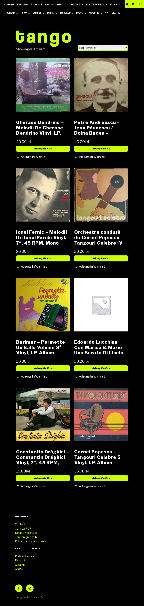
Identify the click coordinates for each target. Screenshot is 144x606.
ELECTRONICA (95, 4)
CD (106, 13)
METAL (37, 13)
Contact (20, 524)
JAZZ (23, 13)
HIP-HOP (9, 13)
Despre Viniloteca (26, 532)
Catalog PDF (23, 528)
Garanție (20, 564)
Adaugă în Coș (43, 148)
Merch (116, 13)
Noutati (9, 4)
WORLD (94, 13)
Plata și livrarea (24, 556)
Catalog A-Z (73, 4)
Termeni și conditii (26, 537)
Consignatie (53, 4)
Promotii (36, 4)
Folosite (22, 4)
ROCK (80, 13)
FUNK (113, 4)
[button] (141, 4)
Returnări (20, 560)
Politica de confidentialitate (32, 541)
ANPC (19, 568)
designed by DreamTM (29, 597)
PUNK (51, 13)
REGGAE (65, 13)
